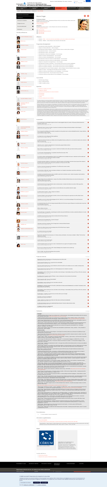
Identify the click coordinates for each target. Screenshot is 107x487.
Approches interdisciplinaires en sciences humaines (49, 91)
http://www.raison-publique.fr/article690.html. (64, 381)
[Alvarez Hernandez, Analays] (18, 38)
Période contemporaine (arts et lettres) (46, 98)
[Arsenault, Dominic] (18, 46)
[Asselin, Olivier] (18, 50)
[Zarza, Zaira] (18, 245)
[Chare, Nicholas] (18, 83)
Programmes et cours (21, 463)
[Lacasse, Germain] (18, 164)
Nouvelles (36, 471)
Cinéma (40, 96)
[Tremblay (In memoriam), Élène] (18, 229)
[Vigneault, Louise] (18, 237)
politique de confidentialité (29, 485)
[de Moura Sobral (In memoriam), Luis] (18, 104)
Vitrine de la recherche (43, 455)
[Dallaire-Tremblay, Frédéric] (18, 99)
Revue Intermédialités (43, 420)
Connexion (69, 1)
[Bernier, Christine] (18, 62)
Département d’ (39, 5)
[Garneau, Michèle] (18, 132)
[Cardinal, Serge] (18, 75)
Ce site (76, 2)
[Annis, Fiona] (18, 42)
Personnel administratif (21, 26)
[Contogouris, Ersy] (18, 92)
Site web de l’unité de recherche (45, 31)
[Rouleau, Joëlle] (18, 213)
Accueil (18, 10)
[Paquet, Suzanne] (18, 188)
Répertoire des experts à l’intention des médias (48, 456)
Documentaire (41, 93)
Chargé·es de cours (21, 23)
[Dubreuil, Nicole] (18, 108)
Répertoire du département (26, 10)
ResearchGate (41, 29)
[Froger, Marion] (18, 120)
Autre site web (41, 32)
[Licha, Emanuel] (18, 173)
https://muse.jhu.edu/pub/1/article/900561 (57, 335)
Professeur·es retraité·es (22, 20)
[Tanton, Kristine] (18, 221)
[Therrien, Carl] (18, 225)
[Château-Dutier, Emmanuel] (18, 87)
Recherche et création (33, 463)
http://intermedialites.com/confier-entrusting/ (57, 316)
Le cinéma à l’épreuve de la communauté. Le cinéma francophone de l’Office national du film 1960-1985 (58, 421)
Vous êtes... (81, 463)
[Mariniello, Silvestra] (18, 180)
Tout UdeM (80, 2)
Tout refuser (36, 482)
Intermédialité (41, 94)
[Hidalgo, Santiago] (18, 149)
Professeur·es (34, 10)
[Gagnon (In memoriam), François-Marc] (18, 128)
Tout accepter (44, 482)
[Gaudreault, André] (18, 136)
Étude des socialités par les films (45, 88)
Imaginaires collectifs (43, 90)
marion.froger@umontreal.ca (41, 22)
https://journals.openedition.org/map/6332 (77, 318)
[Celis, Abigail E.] (18, 79)
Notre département (71, 463)
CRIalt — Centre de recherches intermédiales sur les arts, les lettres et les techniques (59, 39)
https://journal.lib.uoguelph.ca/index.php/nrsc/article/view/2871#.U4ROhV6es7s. (52, 385)
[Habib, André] (18, 144)
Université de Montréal (21, 4)
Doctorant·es (19, 29)
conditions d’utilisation (41, 485)
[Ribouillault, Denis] (18, 209)
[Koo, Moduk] (18, 156)
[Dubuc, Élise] (18, 112)
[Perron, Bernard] (18, 197)
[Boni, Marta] (18, 67)
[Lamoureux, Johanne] (18, 168)
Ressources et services (46, 463)
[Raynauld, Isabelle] (18, 205)
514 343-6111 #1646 (40, 23)
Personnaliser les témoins (26, 482)
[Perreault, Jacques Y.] (18, 193)
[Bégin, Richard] (18, 58)
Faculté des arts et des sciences (34, 2)
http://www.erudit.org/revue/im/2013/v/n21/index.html (71, 387)
